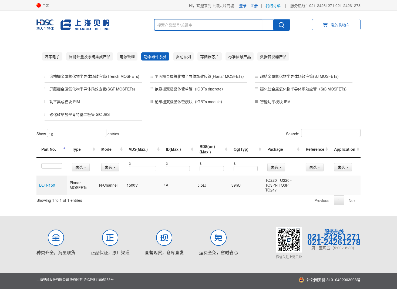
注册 (254, 5)
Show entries (77, 133)
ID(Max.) (173, 149)
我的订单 (273, 5)
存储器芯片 (209, 56)
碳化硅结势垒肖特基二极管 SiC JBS (79, 114)
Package (275, 149)
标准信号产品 (239, 56)
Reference (315, 149)
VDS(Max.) (138, 149)
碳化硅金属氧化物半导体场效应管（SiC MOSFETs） (304, 89)
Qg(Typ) (241, 149)
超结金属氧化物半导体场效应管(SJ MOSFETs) (299, 76)
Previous (321, 200)
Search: (292, 133)
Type (76, 149)
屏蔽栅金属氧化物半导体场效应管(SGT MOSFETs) (92, 89)
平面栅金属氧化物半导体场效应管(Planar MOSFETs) (199, 76)
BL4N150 (47, 185)
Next (352, 200)
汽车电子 (52, 56)
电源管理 (127, 56)
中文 (45, 5)
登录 (243, 5)
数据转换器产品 (273, 56)
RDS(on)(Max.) (207, 149)
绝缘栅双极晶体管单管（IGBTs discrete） (190, 89)
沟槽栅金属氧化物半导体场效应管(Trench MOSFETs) (94, 76)
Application (344, 149)
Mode (106, 149)
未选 (79, 167)
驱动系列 (183, 56)
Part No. (48, 149)
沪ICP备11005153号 (98, 280)
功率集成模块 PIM (64, 101)
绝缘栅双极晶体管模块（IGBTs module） (189, 101)
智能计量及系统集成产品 (89, 56)
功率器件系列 (155, 56)
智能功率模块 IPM (275, 101)
